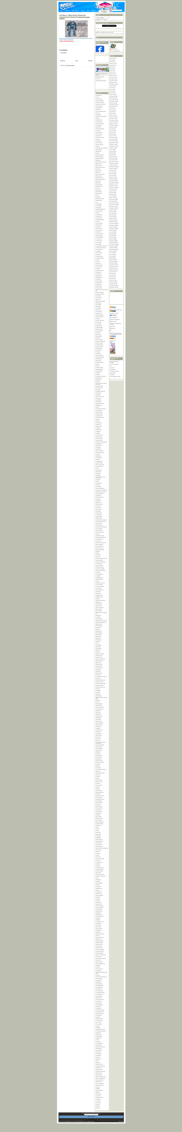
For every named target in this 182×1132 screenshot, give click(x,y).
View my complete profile (115, 50)
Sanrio (97, 851)
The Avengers (98, 985)
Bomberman (98, 186)
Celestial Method (99, 219)
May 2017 (112, 70)
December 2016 (113, 79)
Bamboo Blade (99, 156)
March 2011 (112, 197)
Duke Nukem (98, 330)
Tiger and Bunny (99, 999)
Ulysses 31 (98, 1034)
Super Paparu (113, 373)
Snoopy (97, 898)
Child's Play (98, 224)
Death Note (98, 286)
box (96, 195)
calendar (97, 203)
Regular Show (99, 818)
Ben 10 (97, 169)
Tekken (97, 975)
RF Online (98, 825)
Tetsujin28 (98, 982)
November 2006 (113, 287)
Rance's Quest (99, 808)
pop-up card (98, 785)
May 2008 (112, 256)
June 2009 (112, 233)
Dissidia (97, 308)
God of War (98, 422)
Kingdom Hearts (99, 549)
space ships (98, 907)
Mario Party (98, 610)
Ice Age (97, 499)
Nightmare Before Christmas (101, 697)
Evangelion (98, 348)
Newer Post (62, 60)
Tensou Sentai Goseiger (100, 976)
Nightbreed (98, 695)
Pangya (97, 740)
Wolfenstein (98, 1081)
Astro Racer (98, 142)
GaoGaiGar (98, 401)
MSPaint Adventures (100, 680)
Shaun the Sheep (99, 874)
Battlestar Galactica (99, 167)
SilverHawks (98, 888)
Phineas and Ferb (99, 762)
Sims (97, 890)
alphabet (97, 114)
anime (97, 127)
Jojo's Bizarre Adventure (100, 526)
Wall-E (97, 1062)
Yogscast (97, 1095)
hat (96, 468)
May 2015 (112, 111)
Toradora (97, 1006)
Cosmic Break (98, 256)
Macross (97, 591)
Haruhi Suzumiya (99, 464)
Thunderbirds (98, 996)
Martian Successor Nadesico (101, 612)
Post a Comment (63, 52)
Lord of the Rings (99, 586)
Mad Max (98, 593)
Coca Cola (98, 238)
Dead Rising (98, 280)
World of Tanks (99, 1085)
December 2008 (113, 244)
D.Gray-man (98, 266)
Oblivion (97, 710)
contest (97, 251)
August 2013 (112, 147)
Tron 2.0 (97, 1022)
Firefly (97, 374)
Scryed (97, 865)
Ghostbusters (98, 415)
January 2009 (112, 242)
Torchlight (98, 1008)
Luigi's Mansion (99, 589)
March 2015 (112, 115)
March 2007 (112, 280)
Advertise (93, 10)
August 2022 (112, 58)
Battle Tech (98, 165)
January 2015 (112, 118)
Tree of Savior (98, 1020)
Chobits (97, 226)
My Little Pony (98, 685)
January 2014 (112, 139)
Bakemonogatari (99, 155)
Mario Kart (98, 609)
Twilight (97, 1027)
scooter (97, 860)
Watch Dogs (98, 1073)
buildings (98, 200)
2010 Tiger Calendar (114, 364)
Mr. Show (98, 678)
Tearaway (98, 970)
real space (98, 811)
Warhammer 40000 (99, 1066)
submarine (98, 946)
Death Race (98, 287)
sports (97, 918)
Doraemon (98, 322)
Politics (97, 783)
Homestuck (98, 483)
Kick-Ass (97, 540)
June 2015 (112, 109)
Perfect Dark (98, 755)
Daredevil (98, 272)
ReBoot (97, 814)
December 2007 (113, 264)
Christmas (98, 228)
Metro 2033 (98, 639)
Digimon (97, 302)
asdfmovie (98, 135)
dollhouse (98, 313)
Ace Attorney (98, 99)
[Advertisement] (76, 55)
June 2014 (112, 130)
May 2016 (112, 91)
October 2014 (112, 123)
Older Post (90, 60)
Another (97, 130)
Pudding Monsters (99, 799)
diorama (97, 304)
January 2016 (112, 97)
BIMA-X (97, 172)
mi (96, 643)
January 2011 (112, 201)
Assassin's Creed (99, 137)
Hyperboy (98, 495)
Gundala (97, 447)
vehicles (97, 1048)
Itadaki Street (98, 516)
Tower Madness (99, 1013)
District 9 (97, 309)
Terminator (98, 980)
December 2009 (113, 223)
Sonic (97, 900)
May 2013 (112, 153)
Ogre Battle (98, 717)
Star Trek (97, 926)
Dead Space (98, 282)
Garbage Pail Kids (99, 403)
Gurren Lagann (99, 450)
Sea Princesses (99, 867)
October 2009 (112, 227)
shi (96, 877)
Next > (93, 1116)
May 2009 (112, 235)
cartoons (97, 216)
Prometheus (98, 797)
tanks (97, 965)
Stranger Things (99, 940)
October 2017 (112, 63)
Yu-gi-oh (97, 1100)
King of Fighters (99, 546)
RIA (96, 827)
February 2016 (113, 96)
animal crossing (99, 123)
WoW (97, 1088)
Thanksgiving (98, 983)
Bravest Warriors (99, 198)
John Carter (98, 523)
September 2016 (113, 84)
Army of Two (98, 134)
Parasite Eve (98, 750)
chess (97, 221)
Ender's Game (98, 343)
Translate (105, 19)
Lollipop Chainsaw (99, 582)
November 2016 (113, 80)
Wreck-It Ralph (99, 1090)
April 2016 (112, 92)
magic (97, 598)
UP (96, 1039)
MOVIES (97, 671)
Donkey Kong (98, 316)
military (97, 645)
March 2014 (112, 135)
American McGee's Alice (100, 116)
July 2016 (112, 87)
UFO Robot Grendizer (100, 1031)
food (97, 381)
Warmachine (98, 1069)
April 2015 (112, 113)
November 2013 (113, 142)
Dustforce (98, 334)
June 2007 (112, 275)
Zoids (97, 1108)
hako (97, 454)
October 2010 (112, 206)
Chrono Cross (98, 230)
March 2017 (112, 73)
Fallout (97, 353)
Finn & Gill (112, 367)
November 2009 (113, 225)
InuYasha (98, 511)
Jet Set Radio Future (100, 521)
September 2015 (113, 104)
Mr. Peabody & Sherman (100, 676)
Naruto (97, 690)
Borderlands (98, 193)
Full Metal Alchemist (100, 391)
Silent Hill (98, 886)
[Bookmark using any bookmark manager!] (116, 324)
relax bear (98, 820)
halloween (98, 457)
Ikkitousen (98, 502)
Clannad (97, 231)
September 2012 (113, 166)
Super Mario (98, 953)
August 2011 (112, 189)
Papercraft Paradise (99, 45)
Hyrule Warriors (99, 497)
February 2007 (113, 282)
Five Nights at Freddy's (100, 376)
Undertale (98, 1038)
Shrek (97, 884)
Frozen (97, 389)
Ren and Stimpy (99, 822)
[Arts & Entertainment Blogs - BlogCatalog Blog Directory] (116, 334)
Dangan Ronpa (99, 270)
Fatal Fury (98, 360)
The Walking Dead (99, 992)
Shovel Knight (98, 883)
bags (97, 153)
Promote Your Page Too (100, 52)
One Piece (98, 721)
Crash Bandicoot (99, 258)
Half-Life (97, 456)
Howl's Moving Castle (100, 491)
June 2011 (112, 192)
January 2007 (112, 283)
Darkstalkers (98, 277)
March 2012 (112, 177)
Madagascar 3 (99, 596)
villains (97, 1052)
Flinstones (98, 379)
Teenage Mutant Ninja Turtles (101, 972)
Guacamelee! (98, 440)
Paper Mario (98, 746)
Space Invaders (99, 905)
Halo (97, 459)
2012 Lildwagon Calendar (115, 376)
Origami (83, 10)
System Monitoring (80, 1121)
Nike (97, 702)
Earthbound (98, 336)
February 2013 (113, 158)
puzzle (97, 804)
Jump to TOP (121, 1121)
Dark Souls (98, 273)
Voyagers (98, 1059)
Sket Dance (98, 893)
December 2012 (113, 161)
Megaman (98, 631)
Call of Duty (98, 205)
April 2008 (112, 257)
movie (84, 17)
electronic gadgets (99, 341)
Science (97, 856)
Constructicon (98, 249)
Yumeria (97, 1102)
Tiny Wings (98, 1003)
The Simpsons (99, 990)
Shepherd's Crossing (100, 876)
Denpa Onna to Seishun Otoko (102, 289)
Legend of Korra (99, 567)
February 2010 (113, 220)
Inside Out (98, 507)
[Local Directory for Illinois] (113, 338)
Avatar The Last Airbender (101, 148)
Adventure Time (99, 102)
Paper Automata (75, 10)
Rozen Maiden (99, 841)
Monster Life (98, 655)
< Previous (90, 1116)
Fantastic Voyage (99, 357)
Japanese (98, 518)
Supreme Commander (100, 958)
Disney (97, 306)
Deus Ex (97, 295)
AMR (97, 118)
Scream (97, 863)
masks (97, 617)
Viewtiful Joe (98, 1050)
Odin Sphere (98, 716)
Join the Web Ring (91, 1119)
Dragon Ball (98, 327)
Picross (97, 764)
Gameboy (98, 398)
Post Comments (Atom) (70, 65)
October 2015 (112, 103)
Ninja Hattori (98, 705)
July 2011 (112, 190)
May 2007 (112, 276)
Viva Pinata (98, 1053)
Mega (97, 629)
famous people (99, 355)
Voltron (97, 1057)
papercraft (87, 17)
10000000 (98, 95)
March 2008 (112, 259)
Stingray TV (98, 939)
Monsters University (100, 659)
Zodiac (97, 1106)
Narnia (97, 688)
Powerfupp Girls (99, 792)
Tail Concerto (98, 961)
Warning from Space (100, 1071)
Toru (111, 366)
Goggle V (98, 424)
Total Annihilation (99, 1010)
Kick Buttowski (99, 539)
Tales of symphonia (99, 963)
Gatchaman (98, 405)
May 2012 (112, 173)
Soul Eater (98, 902)
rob (96, 830)
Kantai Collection (99, 532)
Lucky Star (98, 588)
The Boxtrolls (98, 987)
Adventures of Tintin (100, 104)
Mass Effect (98, 618)
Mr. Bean (97, 674)
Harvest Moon (98, 466)
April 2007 (112, 278)
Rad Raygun (98, 806)
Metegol (97, 638)
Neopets (97, 694)
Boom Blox (98, 191)
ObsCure (97, 712)
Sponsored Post (99, 916)
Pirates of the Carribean (100, 769)
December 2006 (113, 285)
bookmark (98, 190)
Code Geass (98, 240)
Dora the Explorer (99, 320)
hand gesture (98, 461)
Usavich (97, 1041)
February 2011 (113, 199)
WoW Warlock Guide (94, 1120)
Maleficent (98, 602)
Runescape (98, 842)
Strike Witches (98, 944)
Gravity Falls (98, 436)
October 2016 (112, 82)
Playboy (97, 774)
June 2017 (112, 68)
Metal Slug (98, 636)
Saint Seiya (98, 846)
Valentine (98, 1045)
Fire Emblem (98, 371)
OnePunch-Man (99, 723)
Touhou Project (99, 1011)
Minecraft (98, 646)
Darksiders (98, 275)
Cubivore (98, 263)
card (97, 212)
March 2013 (112, 156)
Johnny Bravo (98, 525)
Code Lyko (98, 242)
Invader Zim (98, 512)
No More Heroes (99, 707)
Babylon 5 (98, 151)
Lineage (97, 575)
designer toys (98, 292)
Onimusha (98, 726)
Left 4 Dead (98, 563)
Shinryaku (98, 879)
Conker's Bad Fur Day (100, 247)
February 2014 (113, 137)
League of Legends (100, 561)
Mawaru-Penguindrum (100, 622)
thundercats (98, 997)
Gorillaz (97, 428)
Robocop (98, 834)
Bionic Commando (99, 174)
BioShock (98, 176)
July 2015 (112, 108)
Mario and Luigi (99, 607)
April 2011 (112, 196)
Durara (97, 332)
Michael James (114, 49)
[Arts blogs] (112, 326)
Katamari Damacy (99, 535)
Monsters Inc (98, 657)
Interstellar (98, 509)
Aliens (97, 113)
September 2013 (113, 146)
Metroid (97, 641)
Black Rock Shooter (100, 179)
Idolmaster (98, 500)
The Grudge (98, 989)
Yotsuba (97, 1099)
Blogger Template (91, 1121)
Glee (97, 419)
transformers (98, 1018)
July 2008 (112, 252)
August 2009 (112, 230)
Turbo (97, 1025)
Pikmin (97, 766)
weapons (98, 1074)
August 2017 (112, 65)
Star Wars (98, 928)
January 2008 (112, 263)
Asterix (97, 139)
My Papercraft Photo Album (101, 80)
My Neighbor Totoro (100, 687)
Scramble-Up (98, 862)
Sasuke (97, 853)
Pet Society (98, 757)
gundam (97, 449)
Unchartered (98, 1036)
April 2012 (112, 175)
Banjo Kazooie (99, 158)
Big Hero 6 (98, 170)
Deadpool (98, 284)
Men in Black (98, 632)
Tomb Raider (98, 1004)
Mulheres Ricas (99, 681)
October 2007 (112, 268)
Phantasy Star (98, 760)
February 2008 (113, 261)
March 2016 (112, 94)
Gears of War (98, 410)
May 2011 (112, 194)
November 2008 (113, 245)
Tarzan (97, 967)
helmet (97, 475)
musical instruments (100, 683)
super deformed (99, 949)
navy (97, 692)
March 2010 (112, 218)
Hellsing (97, 473)
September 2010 (113, 208)
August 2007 (112, 271)
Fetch (97, 364)
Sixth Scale (98, 891)
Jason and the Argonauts (101, 520)
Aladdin (97, 109)
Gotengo (97, 431)
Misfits (97, 652)
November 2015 (113, 101)
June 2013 (112, 151)
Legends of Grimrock (100, 570)
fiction (97, 365)
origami (97, 728)
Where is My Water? (100, 1076)
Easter (97, 337)
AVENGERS (98, 149)
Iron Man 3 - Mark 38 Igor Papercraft (72, 15)
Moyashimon (98, 673)
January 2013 (112, 159)
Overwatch (98, 733)
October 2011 (112, 185)
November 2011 (113, 183)
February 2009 (113, 240)
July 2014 (112, 128)
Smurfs (97, 897)
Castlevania (98, 217)
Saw (97, 855)
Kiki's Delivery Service (100, 542)
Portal (97, 788)
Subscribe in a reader (114, 313)
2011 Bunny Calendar (114, 371)
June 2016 (112, 89)
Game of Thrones (99, 396)
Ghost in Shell (98, 414)
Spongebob (98, 914)
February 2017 (113, 75)
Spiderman (98, 911)
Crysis (97, 261)
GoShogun (98, 429)
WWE (97, 1092)
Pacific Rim (98, 735)
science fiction (98, 858)
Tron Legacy (98, 1024)
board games (98, 184)
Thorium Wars (98, 994)
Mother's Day (98, 664)
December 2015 (113, 99)
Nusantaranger (99, 709)
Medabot (97, 627)
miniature (98, 648)
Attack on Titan (99, 144)
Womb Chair (98, 78)
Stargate (97, 932)
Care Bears (98, 214)
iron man (80, 17)
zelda (97, 1104)
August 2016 (112, 85)
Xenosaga (98, 1094)
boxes (97, 197)
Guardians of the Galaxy (100, 442)
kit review (98, 554)
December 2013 (113, 140)
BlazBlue (97, 181)
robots (97, 837)
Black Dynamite (99, 177)
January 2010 (112, 221)
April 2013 (112, 154)
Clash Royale (98, 235)
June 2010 (112, 213)
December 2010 (113, 202)
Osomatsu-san (99, 730)
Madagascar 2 (99, 595)
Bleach (97, 182)
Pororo (97, 787)
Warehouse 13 (99, 1064)
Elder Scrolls (98, 339)
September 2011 (113, 187)
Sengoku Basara (99, 869)
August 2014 (112, 127)
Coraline (97, 254)
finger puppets (99, 369)
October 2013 (112, 144)
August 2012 (112, 168)
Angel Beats (98, 120)
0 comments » (62, 18)
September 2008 (113, 249)
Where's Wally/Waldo (100, 1078)
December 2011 (113, 182)
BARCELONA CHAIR (100, 76)
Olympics (98, 719)
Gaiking (97, 394)
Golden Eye (98, 426)
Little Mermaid (98, 579)
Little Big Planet (99, 577)
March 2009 (112, 239)
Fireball (97, 372)
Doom (97, 318)
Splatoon (97, 912)
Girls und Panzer (99, 417)
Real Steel (98, 813)
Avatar (97, 146)
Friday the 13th (99, 386)
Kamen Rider (98, 530)
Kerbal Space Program (100, 537)
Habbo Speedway (99, 452)
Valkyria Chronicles (99, 1046)
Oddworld (98, 714)
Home (61, 10)
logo (97, 581)
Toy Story (98, 1015)
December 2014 (113, 120)
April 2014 (112, 134)
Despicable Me (99, 294)
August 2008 (112, 251)
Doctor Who (98, 311)
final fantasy (98, 367)
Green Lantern (99, 438)
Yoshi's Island (98, 1097)
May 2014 (112, 132)
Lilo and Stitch (98, 574)
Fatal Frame (98, 358)
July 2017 (112, 66)
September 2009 (113, 228)
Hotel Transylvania (99, 488)
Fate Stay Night (99, 362)
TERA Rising (98, 978)
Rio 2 (97, 828)
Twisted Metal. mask (100, 1029)
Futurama (98, 393)
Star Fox (97, 925)
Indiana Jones (98, 504)
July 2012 (112, 170)
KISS (97, 553)
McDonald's (98, 624)
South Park (98, 904)
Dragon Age (98, 325)
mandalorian (98, 603)
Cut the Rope (98, 265)
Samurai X (98, 849)
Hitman (97, 479)
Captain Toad (98, 211)
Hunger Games (99, 493)
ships (97, 881)
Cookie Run (98, 252)
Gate (97, 407)
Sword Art (98, 960)
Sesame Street (99, 870)
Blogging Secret (68, 1121)
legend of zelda (99, 568)
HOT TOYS (98, 486)
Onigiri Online (98, 724)
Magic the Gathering (100, 600)
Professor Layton (99, 795)
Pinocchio (98, 767)
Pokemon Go (98, 781)
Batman (97, 160)
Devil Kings (98, 297)
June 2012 (112, 171)
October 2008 (112, 247)
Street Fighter (98, 942)
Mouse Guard (98, 667)
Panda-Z (97, 738)
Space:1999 (98, 909)
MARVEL (98, 615)
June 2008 (112, 254)
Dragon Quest (98, 329)
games (97, 400)
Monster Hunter (99, 653)
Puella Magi (98, 801)
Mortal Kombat (99, 660)
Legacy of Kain (99, 565)
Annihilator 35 (113, 369)
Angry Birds (98, 121)
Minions (97, 650)
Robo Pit (97, 832)
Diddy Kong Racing (100, 301)
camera (97, 207)
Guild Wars (98, 443)
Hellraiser (98, 471)
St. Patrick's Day (99, 921)
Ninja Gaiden (98, 703)
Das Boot (98, 279)
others (97, 731)
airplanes (98, 107)
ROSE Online (98, 839)
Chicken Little (98, 223)
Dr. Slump (98, 323)
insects (97, 505)
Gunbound (98, 445)
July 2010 (112, 211)
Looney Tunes (99, 584)
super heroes (98, 951)
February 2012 (113, 178)
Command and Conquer (100, 245)
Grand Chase (98, 435)
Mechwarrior (98, 625)
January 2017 (112, 77)
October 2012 (112, 165)
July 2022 (112, 60)
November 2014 (113, 122)
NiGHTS (97, 700)
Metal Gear (98, 634)
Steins (97, 935)
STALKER (98, 923)
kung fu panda (99, 560)
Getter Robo (98, 412)
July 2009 (112, 232)
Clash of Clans (99, 233)
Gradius (97, 433)
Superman (98, 956)
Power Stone (98, 790)
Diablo (97, 299)
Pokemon (98, 780)
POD (97, 778)
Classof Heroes (99, 237)
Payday (97, 753)
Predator (97, 793)
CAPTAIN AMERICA (100, 209)
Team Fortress (98, 968)
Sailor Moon (98, 844)
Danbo (97, 268)
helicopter (98, 470)
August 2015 (112, 106)
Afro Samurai (98, 106)
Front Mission (98, 387)
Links (88, 10)
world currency (99, 1083)
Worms (97, 1087)
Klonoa (97, 556)
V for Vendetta (98, 1043)
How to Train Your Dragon (101, 490)
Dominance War (99, 315)
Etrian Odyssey (99, 344)
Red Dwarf (98, 816)
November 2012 (113, 163)
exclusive (98, 350)
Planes (97, 771)
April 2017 (112, 72)
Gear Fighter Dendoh (100, 408)
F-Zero (97, 351)
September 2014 (113, 125)
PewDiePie (98, 759)
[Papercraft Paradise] (100, 51)
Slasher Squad (99, 895)
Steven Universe (99, 937)
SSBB (97, 919)
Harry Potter (98, 463)
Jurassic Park (98, 528)
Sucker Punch (98, 947)
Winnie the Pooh (99, 1080)
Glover (97, 421)
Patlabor (97, 752)
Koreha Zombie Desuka (100, 558)
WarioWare (98, 1067)
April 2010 (112, 216)
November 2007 (113, 266)
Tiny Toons (98, 1001)
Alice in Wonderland (100, 111)
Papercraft (67, 10)
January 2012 (112, 180)
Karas (97, 533)
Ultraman (98, 1032)
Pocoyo (97, 776)
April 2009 (112, 237)
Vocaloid (97, 1055)
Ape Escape (98, 132)
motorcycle (98, 666)
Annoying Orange (99, 128)
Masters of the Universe (100, 620)
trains (97, 1017)
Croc (97, 259)
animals (97, 125)
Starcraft (97, 930)
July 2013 (112, 149)
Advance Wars (99, 100)
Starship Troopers (99, 933)
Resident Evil (98, 823)
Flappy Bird (98, 378)
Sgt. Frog (97, 872)
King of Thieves (99, 547)
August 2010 (112, 209)
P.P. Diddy (112, 374)
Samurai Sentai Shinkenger (101, 848)
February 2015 (113, 116)
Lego (97, 572)
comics (97, 244)
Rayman (97, 809)
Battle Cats (98, 163)
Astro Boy (98, 141)
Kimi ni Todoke (99, 544)
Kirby (97, 551)
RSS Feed (99, 32)
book (97, 188)
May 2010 (112, 214)
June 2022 (112, 61)
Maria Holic (98, 605)
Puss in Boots (98, 802)
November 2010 (113, 204)
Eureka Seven (98, 346)
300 (96, 97)
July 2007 (112, 273)
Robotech (98, 835)
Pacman (97, 737)
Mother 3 (97, 662)
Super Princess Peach (100, 954)
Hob (97, 481)
